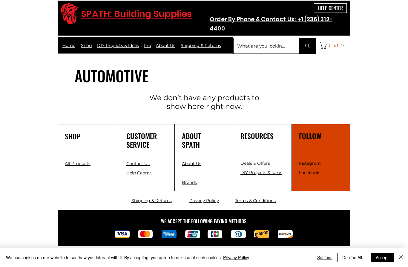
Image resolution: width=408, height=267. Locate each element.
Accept (382, 257)
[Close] (400, 257)
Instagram (310, 163)
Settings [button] (324, 257)
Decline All (352, 257)
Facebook (309, 172)
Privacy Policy (236, 257)
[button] (333, 45)
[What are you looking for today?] (307, 46)
